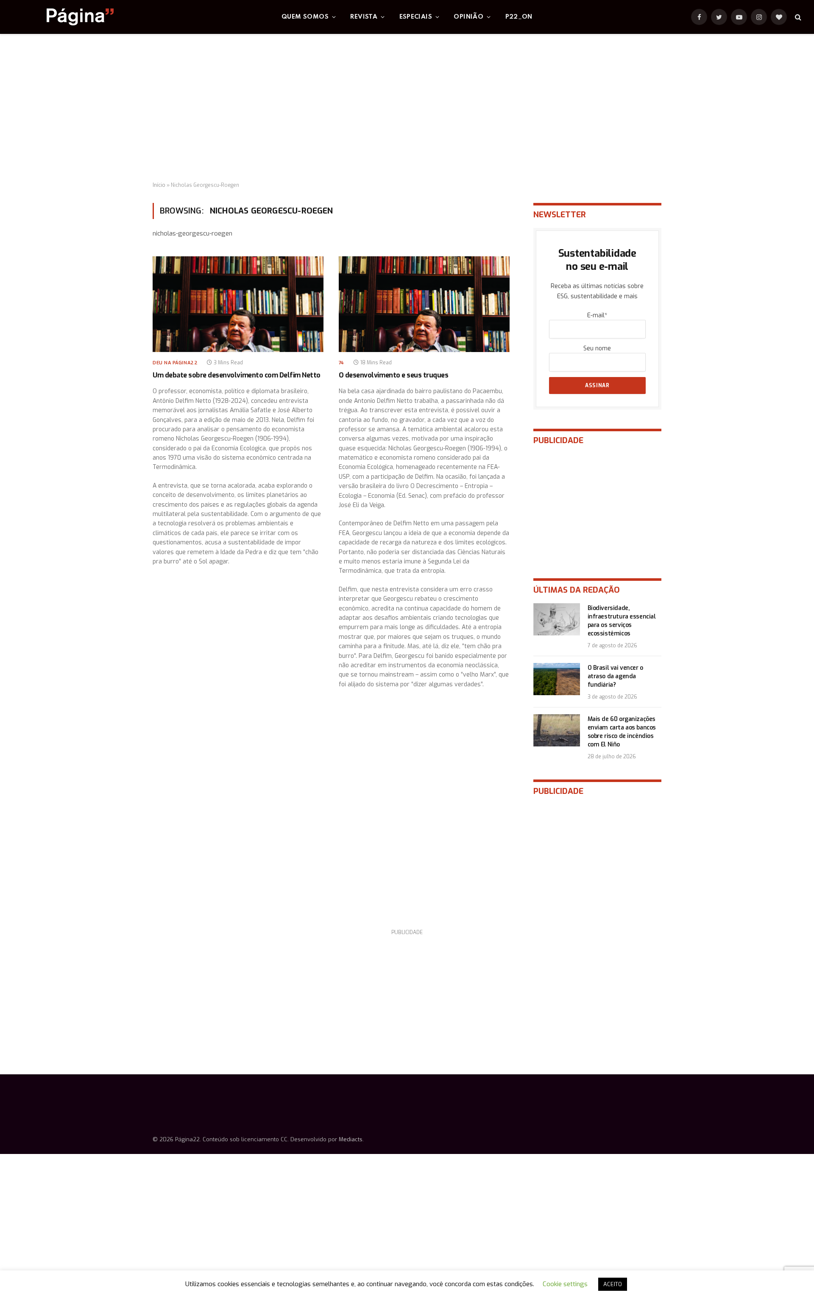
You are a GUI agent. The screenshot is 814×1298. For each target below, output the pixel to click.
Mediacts (350, 1139)
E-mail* (597, 315)
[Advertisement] (407, 108)
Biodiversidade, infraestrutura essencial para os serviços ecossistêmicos (622, 621)
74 (341, 363)
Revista (363, 17)
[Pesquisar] (797, 17)
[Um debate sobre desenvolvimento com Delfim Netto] (238, 304)
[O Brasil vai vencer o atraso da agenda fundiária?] (556, 679)
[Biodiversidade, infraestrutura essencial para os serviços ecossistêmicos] (556, 619)
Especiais (415, 17)
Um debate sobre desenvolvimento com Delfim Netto (237, 375)
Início (159, 185)
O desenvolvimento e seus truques (394, 375)
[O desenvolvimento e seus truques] (424, 304)
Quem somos (305, 17)
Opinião (468, 17)
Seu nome (597, 348)
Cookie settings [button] (565, 1284)
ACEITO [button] (612, 1284)
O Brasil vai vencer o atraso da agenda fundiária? (615, 676)
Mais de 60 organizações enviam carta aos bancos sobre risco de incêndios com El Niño (622, 732)
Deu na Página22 (175, 363)
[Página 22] (63, 17)
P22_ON (518, 17)
